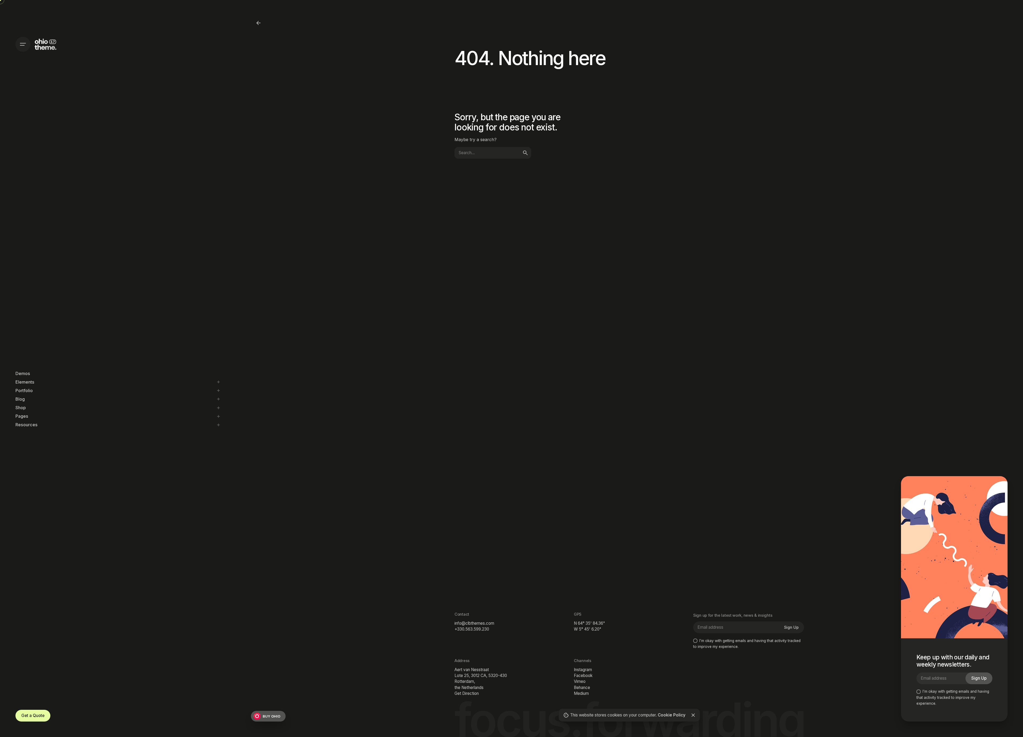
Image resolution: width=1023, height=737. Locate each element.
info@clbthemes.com (474, 623)
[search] (525, 153)
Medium (581, 693)
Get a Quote (32, 715)
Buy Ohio (271, 716)
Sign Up (791, 627)
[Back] (258, 22)
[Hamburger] (22, 44)
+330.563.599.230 (471, 629)
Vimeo (580, 681)
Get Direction (466, 693)
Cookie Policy (672, 715)
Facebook (583, 675)
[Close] (693, 715)
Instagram (583, 669)
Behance (582, 687)
